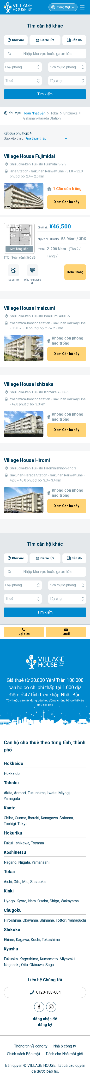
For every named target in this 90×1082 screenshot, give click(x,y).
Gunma (20, 818)
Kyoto (21, 901)
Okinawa (37, 964)
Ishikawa (21, 843)
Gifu (17, 881)
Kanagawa (49, 818)
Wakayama (70, 901)
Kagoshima (28, 959)
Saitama (66, 818)
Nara (32, 901)
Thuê (9, 81)
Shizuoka (38, 881)
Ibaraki (33, 818)
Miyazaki (67, 959)
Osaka (42, 901)
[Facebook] (39, 1007)
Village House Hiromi (27, 460)
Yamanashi (40, 862)
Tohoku (11, 782)
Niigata (24, 862)
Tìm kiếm (45, 94)
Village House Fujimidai (29, 156)
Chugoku (13, 910)
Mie (25, 881)
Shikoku (12, 929)
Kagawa (22, 939)
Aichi (8, 881)
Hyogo (9, 901)
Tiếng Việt (63, 7)
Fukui (8, 843)
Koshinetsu (15, 852)
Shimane (47, 920)
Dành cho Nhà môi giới (64, 1054)
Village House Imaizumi (29, 308)
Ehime (9, 939)
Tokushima (51, 939)
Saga (49, 964)
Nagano (10, 862)
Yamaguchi (77, 920)
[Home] (45, 661)
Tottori (61, 920)
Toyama (37, 843)
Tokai (9, 871)
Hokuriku (13, 832)
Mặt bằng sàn (19, 249)
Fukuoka (11, 959)
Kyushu (11, 948)
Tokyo (23, 823)
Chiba (8, 818)
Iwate (52, 793)
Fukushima (37, 793)
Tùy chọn (56, 81)
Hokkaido (13, 763)
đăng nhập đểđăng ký (45, 1022)
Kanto (10, 807)
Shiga (54, 901)
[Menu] (82, 7)
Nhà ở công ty (64, 1046)
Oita (24, 964)
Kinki (9, 890)
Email (66, 634)
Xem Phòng (75, 272)
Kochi (35, 939)
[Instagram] (51, 1007)
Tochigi (10, 823)
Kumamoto (49, 959)
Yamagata (12, 798)
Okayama (30, 920)
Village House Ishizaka (29, 384)
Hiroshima (12, 920)
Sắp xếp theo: (14, 138)
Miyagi (64, 793)
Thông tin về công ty (31, 1046)
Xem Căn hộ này (66, 202)
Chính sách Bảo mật (23, 1054)
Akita (8, 793)
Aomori (20, 793)
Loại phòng (13, 67)
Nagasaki (11, 964)
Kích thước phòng (63, 67)
